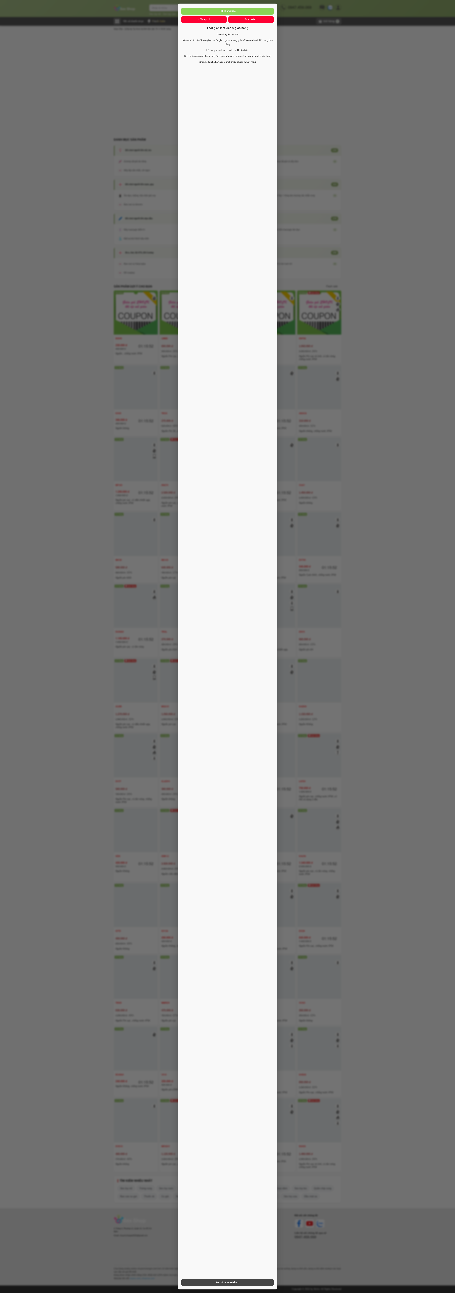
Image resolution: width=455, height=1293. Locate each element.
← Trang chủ (204, 19)
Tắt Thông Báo (228, 11)
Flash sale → (251, 19)
